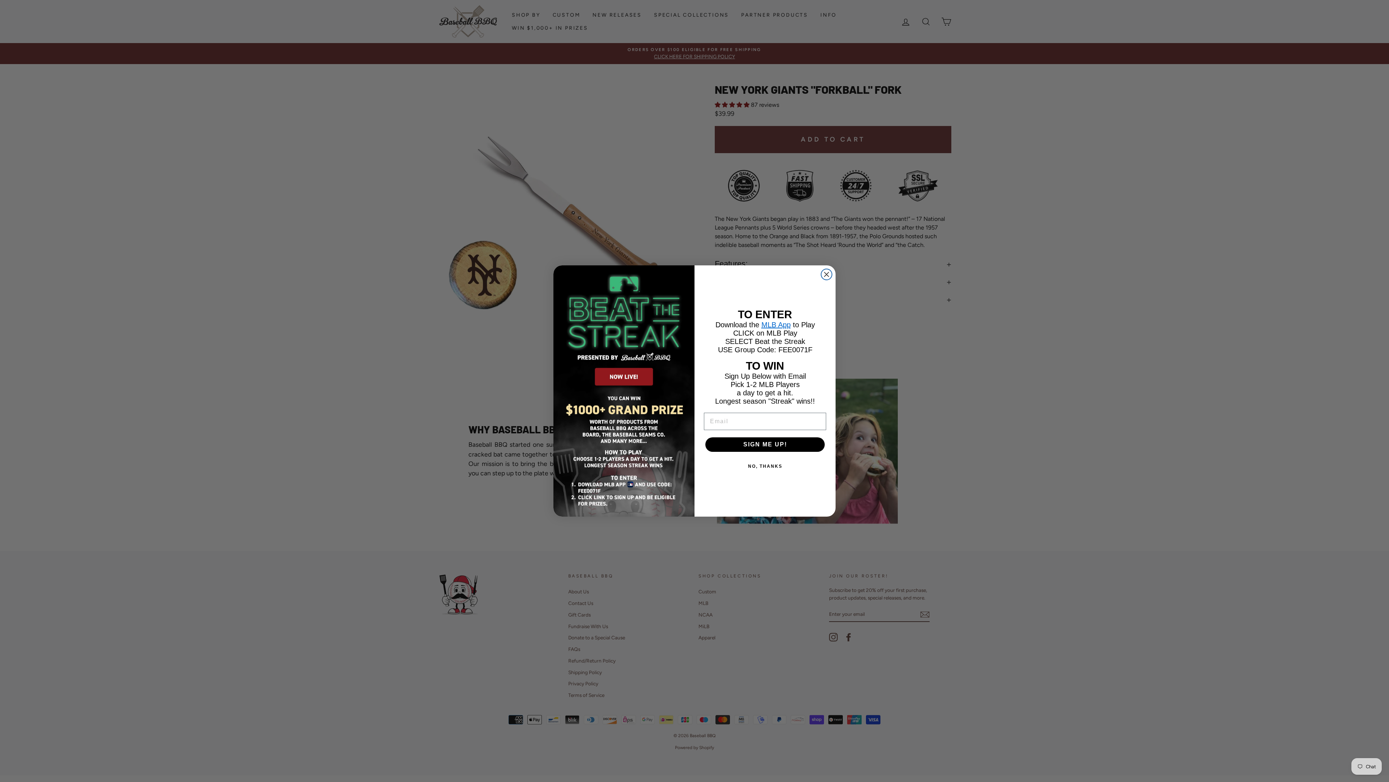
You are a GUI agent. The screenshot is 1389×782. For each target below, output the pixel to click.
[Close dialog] (826, 274)
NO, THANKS (765, 466)
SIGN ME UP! (765, 444)
